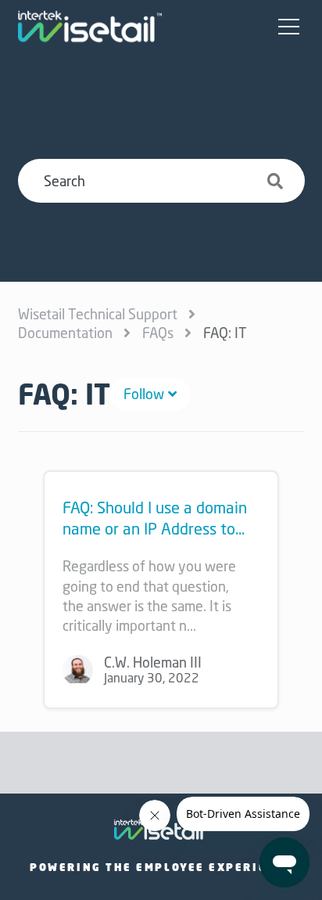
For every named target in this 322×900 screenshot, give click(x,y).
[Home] (90, 27)
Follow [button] (143, 393)
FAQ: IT (225, 332)
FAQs (158, 332)
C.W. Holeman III (153, 662)
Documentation (65, 332)
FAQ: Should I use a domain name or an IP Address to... (155, 518)
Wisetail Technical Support (97, 313)
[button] (289, 27)
